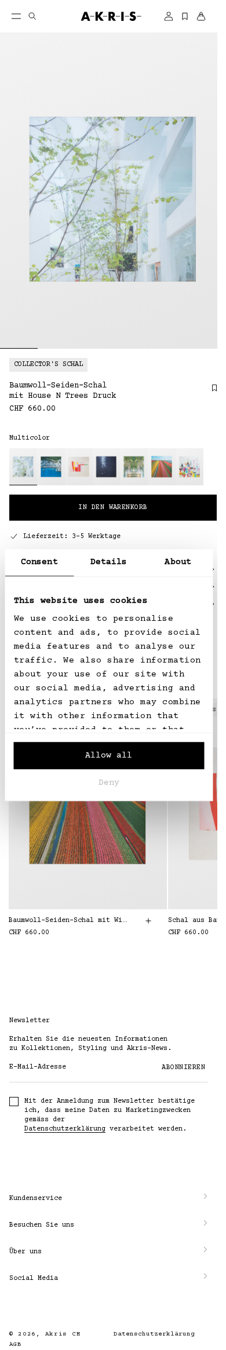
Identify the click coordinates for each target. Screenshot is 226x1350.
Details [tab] (108, 562)
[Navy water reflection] (107, 466)
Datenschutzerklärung (64, 1129)
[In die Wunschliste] (208, 392)
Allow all (108, 755)
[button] (108, 1199)
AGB (15, 1344)
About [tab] (178, 562)
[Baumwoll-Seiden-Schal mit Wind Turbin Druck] (88, 803)
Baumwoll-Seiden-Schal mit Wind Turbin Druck (69, 920)
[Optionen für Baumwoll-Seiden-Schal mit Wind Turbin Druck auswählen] (148, 921)
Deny (109, 783)
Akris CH (63, 1334)
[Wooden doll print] (189, 466)
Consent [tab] (39, 562)
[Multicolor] (23, 466)
